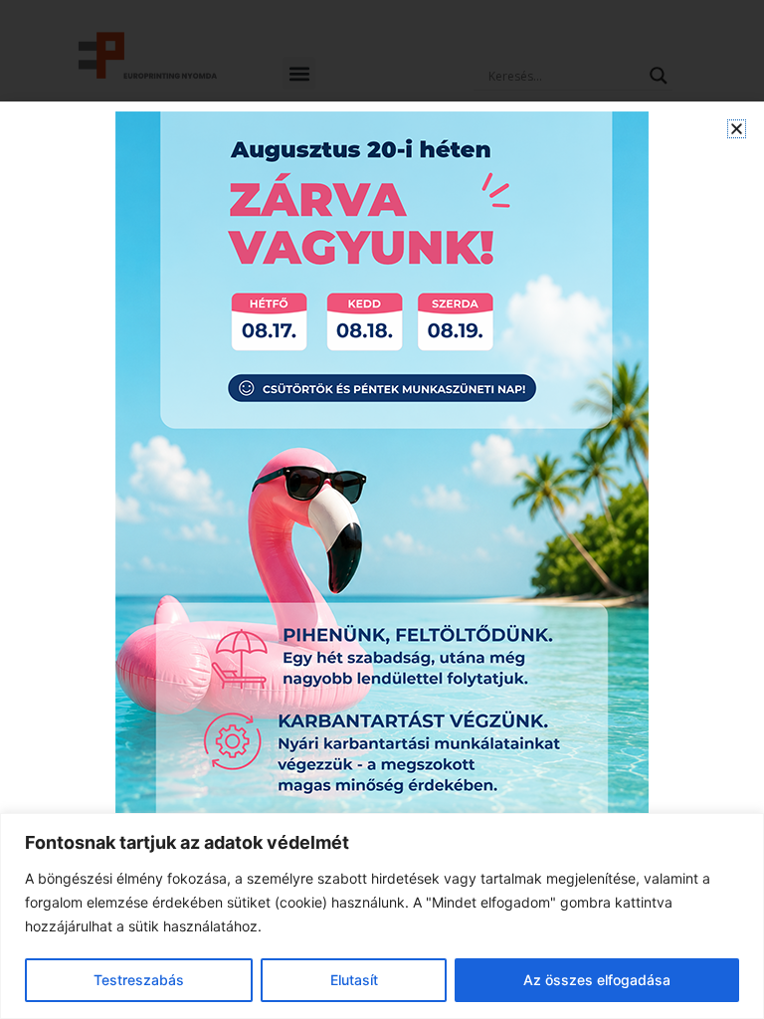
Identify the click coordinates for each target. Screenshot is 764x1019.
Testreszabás (139, 979)
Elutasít (354, 979)
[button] (736, 128)
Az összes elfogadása (596, 979)
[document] (382, 509)
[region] (382, 916)
